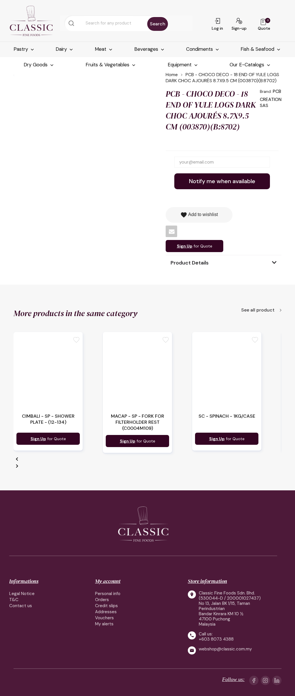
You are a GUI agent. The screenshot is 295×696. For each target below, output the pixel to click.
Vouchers (104, 618)
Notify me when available (222, 181)
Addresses (106, 612)
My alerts (104, 624)
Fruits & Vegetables (108, 64)
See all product (258, 310)
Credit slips (106, 606)
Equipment (180, 64)
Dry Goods (36, 64)
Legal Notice (22, 593)
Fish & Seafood (258, 49)
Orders (102, 600)
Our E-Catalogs (248, 64)
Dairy (62, 49)
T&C (13, 600)
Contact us (20, 606)
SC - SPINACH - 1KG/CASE (226, 416)
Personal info (107, 593)
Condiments (200, 49)
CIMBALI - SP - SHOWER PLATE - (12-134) (48, 419)
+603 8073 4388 (216, 639)
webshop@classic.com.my (225, 649)
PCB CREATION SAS (270, 98)
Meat (101, 49)
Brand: (266, 91)
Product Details (190, 262)
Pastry (21, 49)
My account (107, 581)
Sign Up (184, 246)
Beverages (147, 49)
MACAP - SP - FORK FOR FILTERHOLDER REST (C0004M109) (137, 422)
